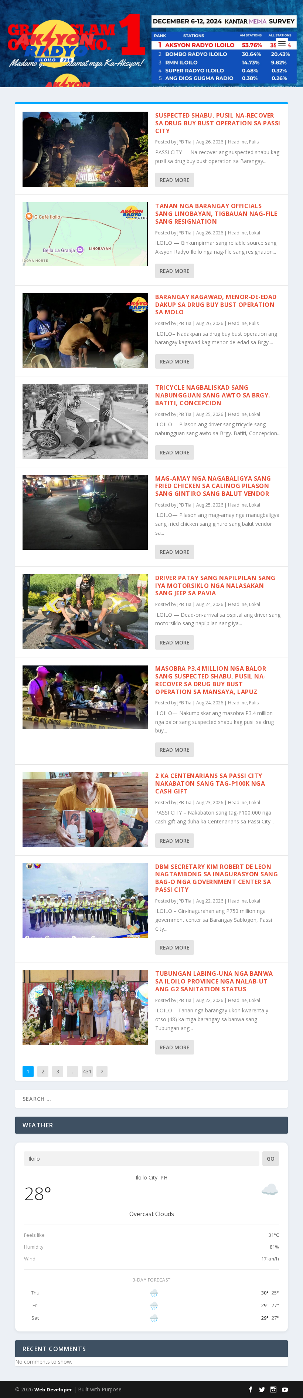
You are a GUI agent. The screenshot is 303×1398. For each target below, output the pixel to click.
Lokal (254, 233)
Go (271, 1158)
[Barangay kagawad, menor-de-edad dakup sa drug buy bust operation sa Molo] (85, 330)
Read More (175, 179)
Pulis (254, 142)
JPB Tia (184, 142)
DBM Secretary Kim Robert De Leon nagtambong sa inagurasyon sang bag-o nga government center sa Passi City (216, 878)
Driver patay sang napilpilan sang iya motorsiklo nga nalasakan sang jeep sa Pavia (215, 586)
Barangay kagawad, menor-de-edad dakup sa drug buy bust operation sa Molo (216, 305)
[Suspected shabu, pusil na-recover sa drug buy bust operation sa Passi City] (85, 149)
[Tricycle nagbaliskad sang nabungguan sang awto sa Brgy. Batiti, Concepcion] (85, 421)
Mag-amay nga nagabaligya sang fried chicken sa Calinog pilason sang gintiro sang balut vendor (213, 486)
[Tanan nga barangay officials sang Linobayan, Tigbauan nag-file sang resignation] (85, 234)
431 (87, 1071)
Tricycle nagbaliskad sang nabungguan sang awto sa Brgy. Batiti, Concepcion (212, 395)
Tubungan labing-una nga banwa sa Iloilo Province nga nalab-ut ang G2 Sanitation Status (214, 981)
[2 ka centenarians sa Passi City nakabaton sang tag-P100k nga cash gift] (85, 809)
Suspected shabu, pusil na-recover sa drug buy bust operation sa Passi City (217, 123)
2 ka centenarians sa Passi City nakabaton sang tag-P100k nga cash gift (210, 783)
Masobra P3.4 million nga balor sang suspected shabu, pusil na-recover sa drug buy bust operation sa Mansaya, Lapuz (210, 679)
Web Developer (53, 1389)
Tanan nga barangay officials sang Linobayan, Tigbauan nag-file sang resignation (216, 214)
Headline (237, 142)
